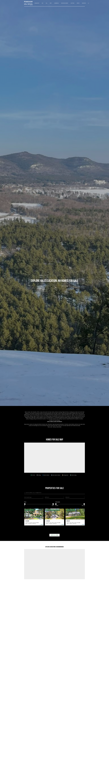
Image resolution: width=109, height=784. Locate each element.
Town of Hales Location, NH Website (54, 421)
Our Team (72, 3)
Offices (78, 3)
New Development (64, 3)
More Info (84, 3)
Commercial (56, 3)
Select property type (28, 497)
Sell (46, 3)
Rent (51, 3)
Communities (36, 3)
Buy (42, 3)
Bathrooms (47, 497)
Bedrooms (67, 497)
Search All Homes (54, 535)
